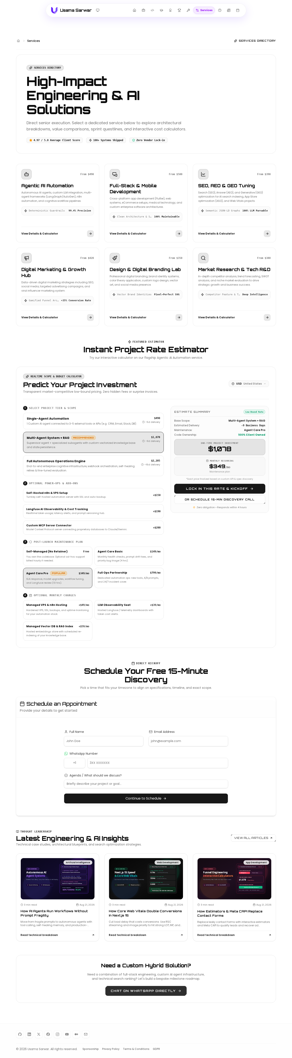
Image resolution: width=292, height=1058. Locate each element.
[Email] (86, 1034)
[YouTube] (67, 1034)
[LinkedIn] (29, 1034)
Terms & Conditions (136, 1049)
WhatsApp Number (83, 753)
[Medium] (76, 1034)
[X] (39, 1034)
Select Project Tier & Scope (50, 407)
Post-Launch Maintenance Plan (53, 541)
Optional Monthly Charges (50, 595)
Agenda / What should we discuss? (95, 775)
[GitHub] (20, 1034)
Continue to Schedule (143, 798)
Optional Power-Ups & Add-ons (51, 483)
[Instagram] (57, 1034)
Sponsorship (91, 1049)
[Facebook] (48, 1034)
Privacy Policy (110, 1049)
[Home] (18, 40)
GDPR (156, 1049)
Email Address (164, 732)
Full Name (76, 732)
